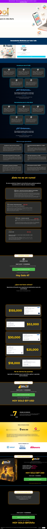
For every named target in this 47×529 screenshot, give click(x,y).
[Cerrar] (46, 527)
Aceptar (44, 527)
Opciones (40, 527)
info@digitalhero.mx (23, 499)
